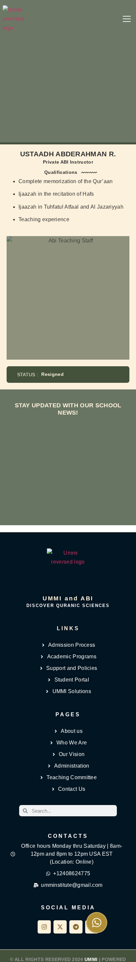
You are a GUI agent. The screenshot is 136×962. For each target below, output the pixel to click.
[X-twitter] (60, 927)
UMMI (91, 959)
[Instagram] (44, 927)
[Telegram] (76, 927)
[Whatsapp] (96, 922)
